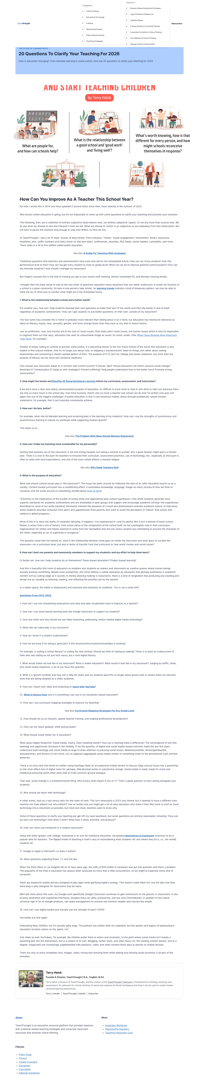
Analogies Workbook (116, 1025)
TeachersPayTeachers (117, 1029)
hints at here (94, 491)
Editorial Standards (29, 1073)
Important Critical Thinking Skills (142, 44)
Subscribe (93, 993)
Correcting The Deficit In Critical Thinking (146, 32)
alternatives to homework (139, 835)
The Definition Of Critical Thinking (143, 38)
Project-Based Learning (95, 35)
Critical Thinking (92, 11)
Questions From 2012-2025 (35, 595)
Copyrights (25, 1069)
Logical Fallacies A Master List (141, 14)
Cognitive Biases (136, 20)
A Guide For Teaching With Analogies (104, 253)
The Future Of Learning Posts (33, 48)
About (18, 1017)
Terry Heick (54, 972)
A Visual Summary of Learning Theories (145, 26)
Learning (89, 23)
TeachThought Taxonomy (120, 982)
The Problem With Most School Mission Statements (104, 436)
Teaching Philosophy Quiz (119, 1032)
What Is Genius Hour (35, 694)
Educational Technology (95, 17)
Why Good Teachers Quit (104, 467)
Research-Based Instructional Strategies (145, 8)
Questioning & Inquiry (94, 29)
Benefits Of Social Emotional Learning (73, 381)
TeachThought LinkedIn (74, 993)
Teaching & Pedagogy (94, 41)
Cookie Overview (28, 1062)
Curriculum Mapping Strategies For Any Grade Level (104, 710)
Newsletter (177, 23)
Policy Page (25, 1054)
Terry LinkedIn (53, 993)
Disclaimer (24, 1065)
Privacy (23, 1058)
